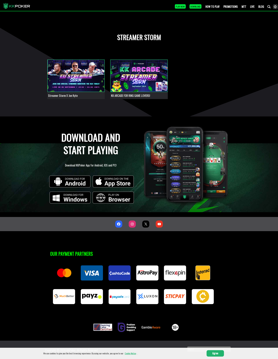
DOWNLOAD (195, 6)
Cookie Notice (130, 353)
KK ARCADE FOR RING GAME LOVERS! (130, 95)
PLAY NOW (180, 6)
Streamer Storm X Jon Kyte (63, 95)
